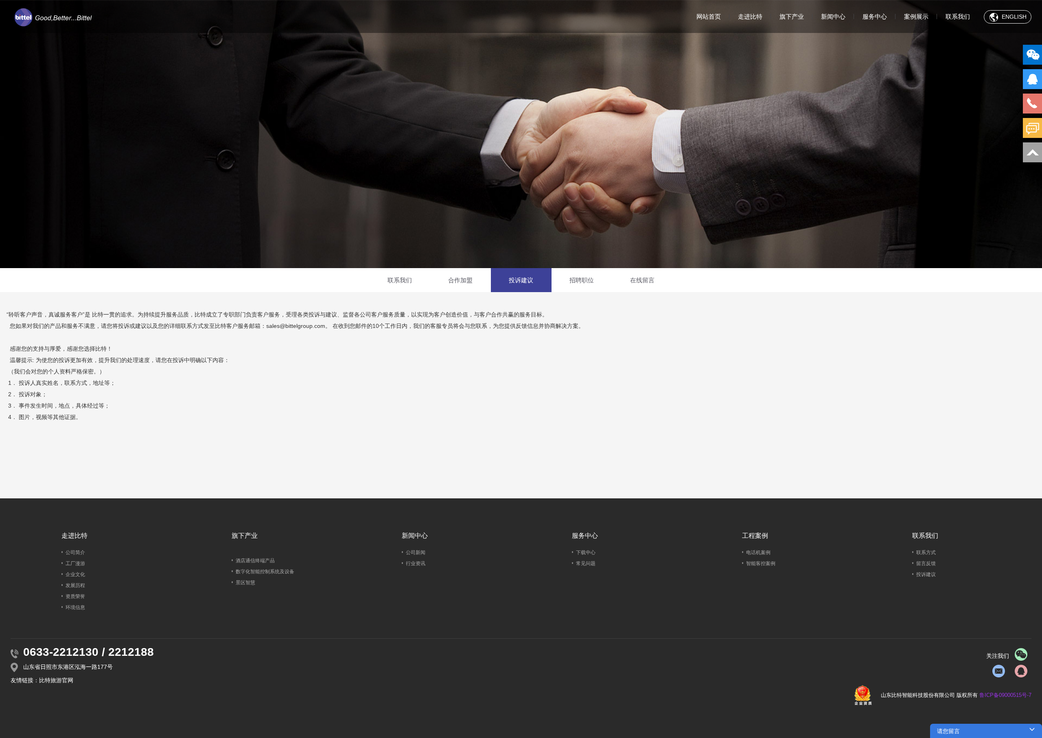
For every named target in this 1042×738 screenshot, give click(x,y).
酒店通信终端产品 (255, 560)
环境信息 (75, 607)
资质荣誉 (75, 596)
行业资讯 (415, 563)
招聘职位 (581, 280)
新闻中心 (833, 16)
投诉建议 (521, 280)
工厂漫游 (75, 563)
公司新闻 (415, 552)
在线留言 (642, 280)
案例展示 (916, 16)
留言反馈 (926, 563)
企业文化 (75, 574)
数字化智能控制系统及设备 (265, 571)
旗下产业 (791, 16)
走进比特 (750, 16)
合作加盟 (460, 280)
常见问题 (585, 563)
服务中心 (874, 16)
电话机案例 (758, 552)
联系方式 (926, 552)
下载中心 (585, 552)
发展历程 (75, 585)
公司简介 (75, 552)
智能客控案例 (760, 563)
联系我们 (958, 16)
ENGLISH (1013, 16)
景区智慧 (245, 582)
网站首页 (708, 16)
